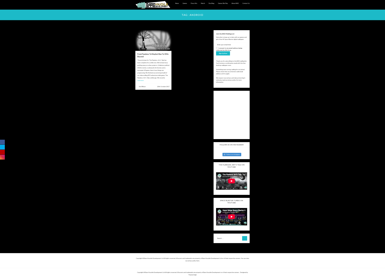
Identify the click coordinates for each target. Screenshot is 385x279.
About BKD (235, 3)
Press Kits (194, 3)
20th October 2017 (163, 86)
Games (185, 3)
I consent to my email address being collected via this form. (229, 49)
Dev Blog (211, 3)
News (177, 3)
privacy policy (232, 80)
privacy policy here (193, 261)
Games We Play (223, 3)
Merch (203, 3)
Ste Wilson (142, 86)
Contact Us (246, 3)
